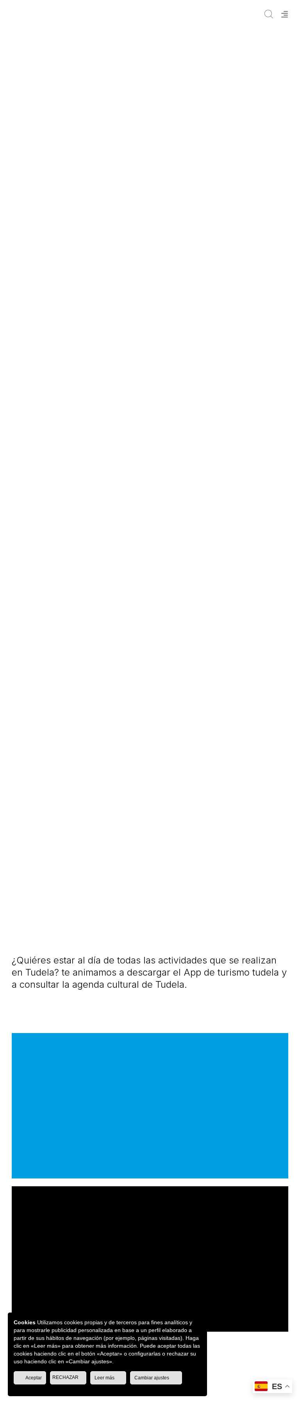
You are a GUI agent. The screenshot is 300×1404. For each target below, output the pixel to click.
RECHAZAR (66, 1377)
